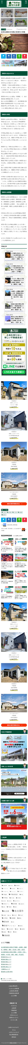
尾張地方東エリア (6, 959)
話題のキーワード (13, 1017)
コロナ (13, 888)
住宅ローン (6, 903)
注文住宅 (10, 929)
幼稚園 (20, 512)
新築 (13, 921)
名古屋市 (19, 911)
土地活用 (14, 1008)
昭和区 (21, 925)
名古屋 (6, 911)
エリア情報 (3, 29)
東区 (4, 929)
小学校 (15, 512)
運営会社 (14, 1037)
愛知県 (6, 922)
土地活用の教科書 (13, 990)
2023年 (11, 885)
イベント (5, 888)
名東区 (4, 915)
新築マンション (10, 925)
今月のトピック (14, 1015)
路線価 (7, 935)
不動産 (5, 894)
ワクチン (21, 891)
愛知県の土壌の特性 (7, 971)
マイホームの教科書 (14, 988)
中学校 (4, 512)
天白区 (15, 915)
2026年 (18, 885)
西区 (16, 932)
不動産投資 (14, 894)
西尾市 (4, 514)
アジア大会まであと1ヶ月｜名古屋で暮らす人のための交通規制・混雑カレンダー (14, 871)
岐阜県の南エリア (6, 966)
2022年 (5, 885)
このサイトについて (14, 1032)
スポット (21, 888)
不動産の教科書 (13, 1042)
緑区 (10, 932)
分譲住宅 (22, 903)
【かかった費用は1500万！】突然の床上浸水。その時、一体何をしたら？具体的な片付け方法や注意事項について (14, 848)
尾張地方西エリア (6, 962)
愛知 (20, 918)
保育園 (9, 512)
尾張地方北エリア (6, 957)
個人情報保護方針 (13, 1034)
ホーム (14, 1029)
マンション (13, 891)
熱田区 (23, 929)
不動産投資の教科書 (14, 993)
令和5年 (4, 900)
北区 (4, 907)
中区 (22, 894)
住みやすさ (17, 901)
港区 (17, 929)
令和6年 (10, 900)
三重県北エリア (5, 969)
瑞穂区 (4, 932)
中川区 (12, 898)
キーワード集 (14, 1019)
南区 (16, 907)
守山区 (21, 915)
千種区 (10, 907)
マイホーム (5, 891)
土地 (10, 915)
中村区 (19, 898)
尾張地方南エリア (6, 964)
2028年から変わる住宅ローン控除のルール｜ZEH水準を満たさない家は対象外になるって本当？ (13, 860)
